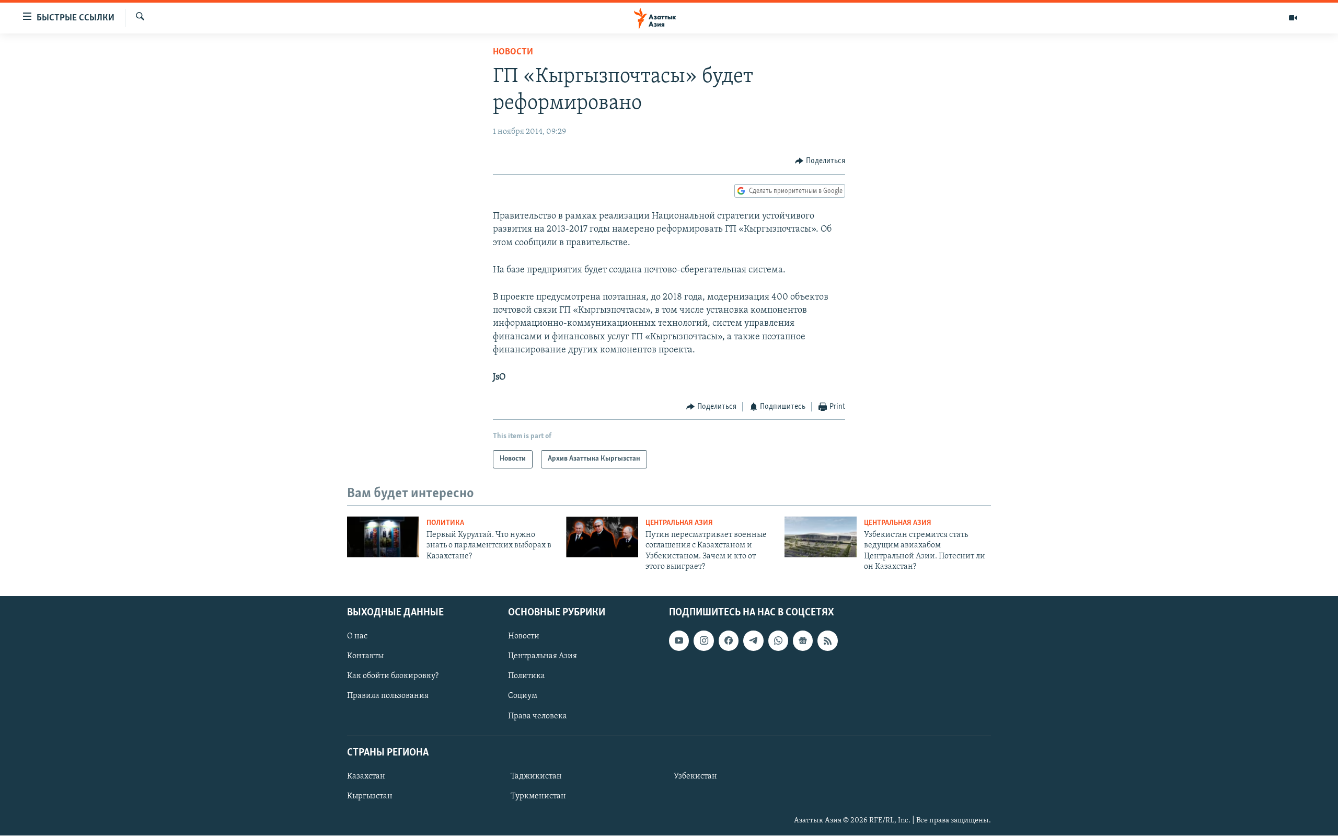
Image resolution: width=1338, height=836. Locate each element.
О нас (357, 637)
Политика (445, 523)
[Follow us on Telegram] (753, 641)
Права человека (537, 716)
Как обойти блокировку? (393, 676)
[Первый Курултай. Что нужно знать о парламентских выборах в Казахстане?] (383, 537)
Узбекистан (695, 776)
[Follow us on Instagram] (703, 641)
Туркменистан (538, 796)
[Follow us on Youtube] (679, 641)
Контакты (365, 656)
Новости (513, 52)
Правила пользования (388, 696)
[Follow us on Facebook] (729, 641)
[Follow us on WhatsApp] (778, 641)
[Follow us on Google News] (803, 641)
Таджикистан (536, 776)
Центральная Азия (679, 523)
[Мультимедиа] (1293, 17)
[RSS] (827, 641)
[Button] (820, 161)
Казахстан (366, 776)
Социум (522, 696)
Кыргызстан (370, 796)
